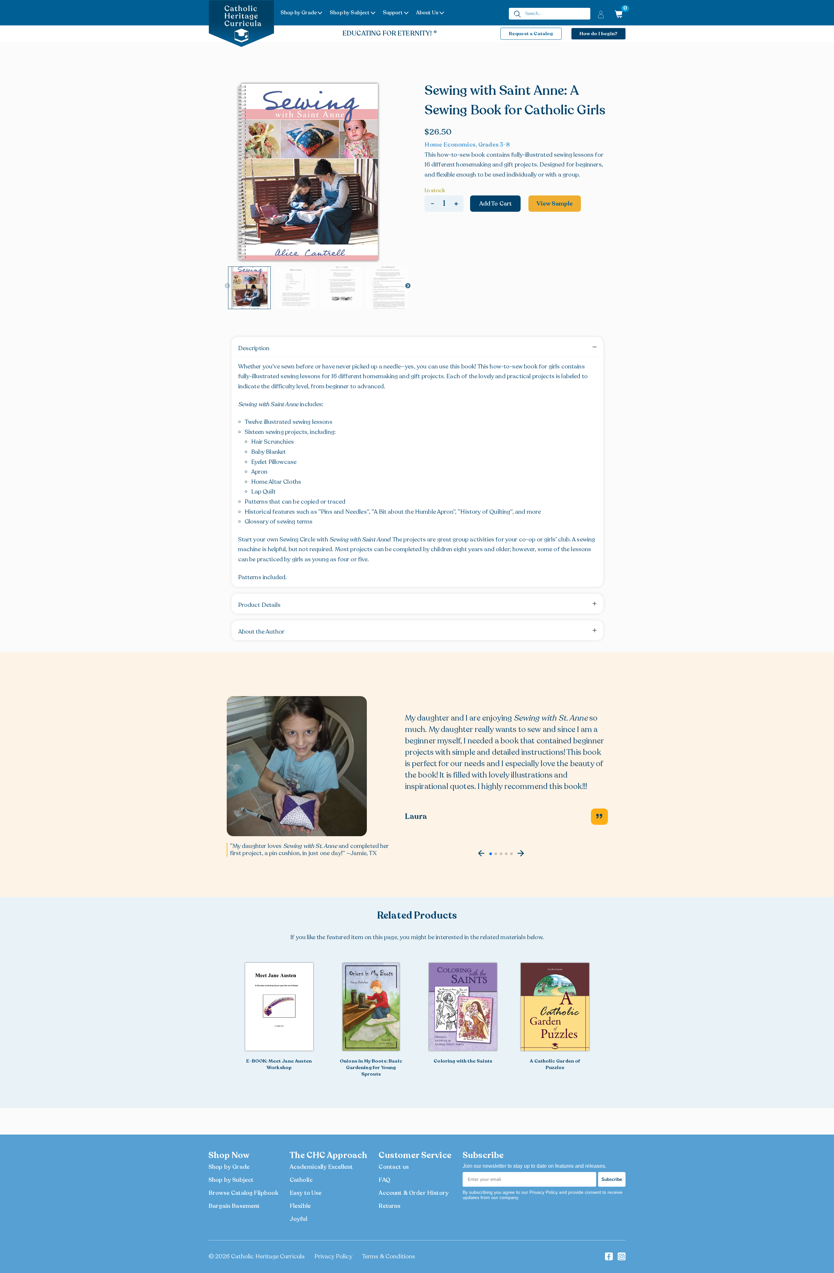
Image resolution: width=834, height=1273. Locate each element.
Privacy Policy (333, 1256)
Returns (389, 1206)
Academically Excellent (321, 1167)
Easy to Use (306, 1193)
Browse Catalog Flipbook (243, 1193)
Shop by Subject (349, 12)
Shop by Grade (298, 12)
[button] (481, 853)
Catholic (301, 1180)
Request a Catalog (531, 33)
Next (408, 286)
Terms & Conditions (388, 1256)
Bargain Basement (234, 1206)
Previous (227, 286)
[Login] (601, 14)
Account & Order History (414, 1193)
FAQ (384, 1180)
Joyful (298, 1219)
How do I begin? (598, 33)
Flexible (300, 1206)
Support (393, 12)
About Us (427, 12)
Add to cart (495, 203)
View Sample (555, 203)
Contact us (394, 1167)
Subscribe (611, 1179)
